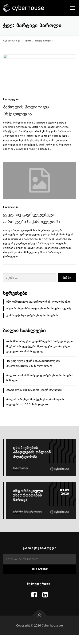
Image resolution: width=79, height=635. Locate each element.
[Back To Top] (39, 615)
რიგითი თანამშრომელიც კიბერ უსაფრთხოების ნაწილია (39, 378)
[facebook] (34, 595)
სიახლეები (11, 100)
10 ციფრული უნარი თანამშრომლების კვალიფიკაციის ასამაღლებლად (33, 363)
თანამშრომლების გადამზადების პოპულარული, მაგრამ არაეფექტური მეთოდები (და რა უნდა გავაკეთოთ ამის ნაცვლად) (40, 346)
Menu (71, 8)
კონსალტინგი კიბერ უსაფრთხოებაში (32, 315)
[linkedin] (45, 595)
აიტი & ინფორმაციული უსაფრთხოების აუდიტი (39, 308)
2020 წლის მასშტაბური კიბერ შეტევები (34, 389)
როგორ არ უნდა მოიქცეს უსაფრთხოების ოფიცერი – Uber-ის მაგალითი (35, 402)
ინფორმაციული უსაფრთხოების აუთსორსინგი (38, 301)
